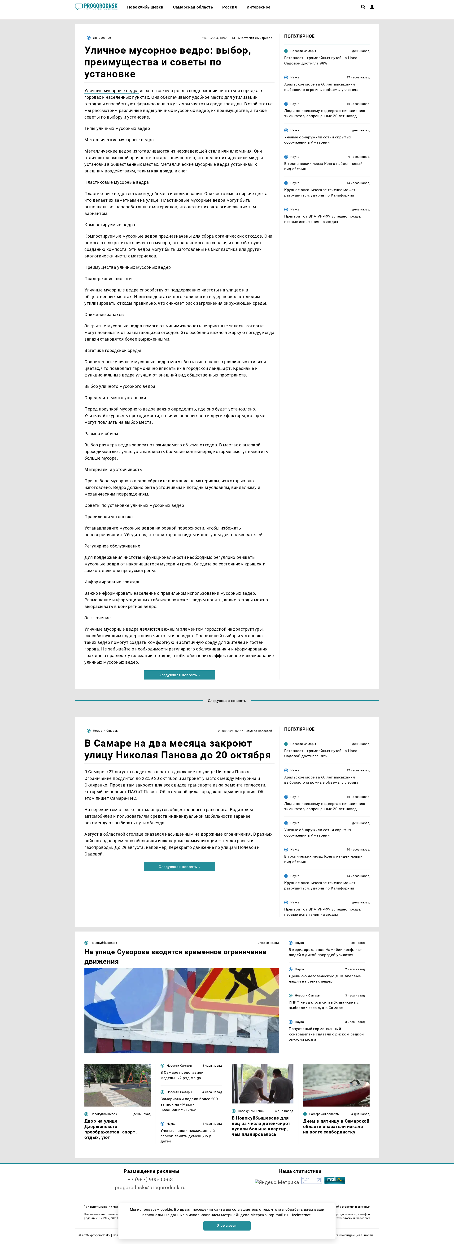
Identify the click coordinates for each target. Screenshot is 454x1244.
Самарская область (324, 1114)
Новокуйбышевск (104, 943)
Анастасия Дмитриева (255, 38)
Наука (294, 77)
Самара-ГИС (123, 798)
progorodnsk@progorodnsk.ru (150, 1187)
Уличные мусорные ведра (111, 90)
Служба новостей (259, 731)
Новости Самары (303, 51)
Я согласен (227, 1225)
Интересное (102, 37)
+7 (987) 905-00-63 (150, 1179)
